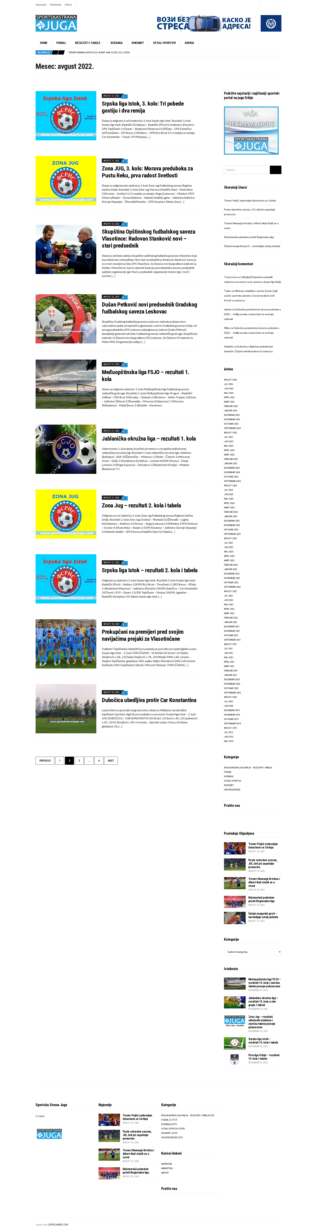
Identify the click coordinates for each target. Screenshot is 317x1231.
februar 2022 (231, 617)
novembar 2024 (232, 472)
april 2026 (229, 397)
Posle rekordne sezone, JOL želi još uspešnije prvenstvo (262, 863)
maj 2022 (228, 604)
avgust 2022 (230, 591)
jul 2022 (228, 595)
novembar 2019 (232, 714)
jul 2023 (228, 542)
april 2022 (229, 609)
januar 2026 (230, 410)
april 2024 (229, 503)
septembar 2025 (232, 428)
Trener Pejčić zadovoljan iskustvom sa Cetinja (250, 200)
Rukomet (138, 43)
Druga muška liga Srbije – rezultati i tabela (248, 767)
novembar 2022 (232, 578)
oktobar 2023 (231, 529)
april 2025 (229, 450)
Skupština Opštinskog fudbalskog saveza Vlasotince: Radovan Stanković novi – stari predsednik (148, 238)
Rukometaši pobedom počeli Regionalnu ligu (92, 52)
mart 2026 (229, 401)
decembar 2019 (232, 710)
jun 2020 (228, 705)
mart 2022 (229, 613)
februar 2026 (231, 406)
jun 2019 (228, 736)
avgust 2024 (230, 485)
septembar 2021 (232, 639)
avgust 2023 (230, 538)
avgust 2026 (230, 379)
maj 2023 (228, 551)
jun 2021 (228, 653)
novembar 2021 (232, 631)
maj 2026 (228, 393)
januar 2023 (230, 569)
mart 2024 (229, 507)
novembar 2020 (232, 683)
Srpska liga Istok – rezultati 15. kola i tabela (263, 1040)
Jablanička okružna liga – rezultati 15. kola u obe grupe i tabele (263, 1001)
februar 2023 (231, 564)
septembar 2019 (232, 723)
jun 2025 (228, 441)
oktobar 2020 (231, 688)
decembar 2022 (232, 573)
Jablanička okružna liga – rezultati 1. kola (149, 438)
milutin (228, 309)
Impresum (41, 4)
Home (43, 43)
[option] (174, 52)
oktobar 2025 (231, 423)
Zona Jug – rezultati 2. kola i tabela (141, 505)
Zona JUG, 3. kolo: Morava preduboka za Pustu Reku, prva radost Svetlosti (147, 172)
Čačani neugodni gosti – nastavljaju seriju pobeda (252, 246)
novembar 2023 (232, 525)
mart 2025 (229, 454)
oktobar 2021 (231, 635)
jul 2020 (228, 701)
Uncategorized (232, 789)
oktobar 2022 (231, 582)
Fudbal (61, 43)
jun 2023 (228, 547)
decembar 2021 (232, 626)
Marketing (55, 4)
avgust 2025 (230, 432)
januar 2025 (230, 463)
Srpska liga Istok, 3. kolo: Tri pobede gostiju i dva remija (143, 107)
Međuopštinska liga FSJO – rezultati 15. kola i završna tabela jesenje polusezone (264, 983)
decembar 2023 (232, 520)
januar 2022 (230, 622)
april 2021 (229, 661)
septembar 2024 (232, 481)
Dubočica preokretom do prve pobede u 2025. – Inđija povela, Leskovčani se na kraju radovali (252, 314)
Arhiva (68, 4)
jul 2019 (228, 732)
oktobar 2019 (231, 719)
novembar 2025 (232, 419)
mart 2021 (229, 666)
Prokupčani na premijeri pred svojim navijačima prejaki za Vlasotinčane (143, 635)
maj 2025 (228, 445)
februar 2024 (231, 512)
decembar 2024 (232, 467)
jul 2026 (228, 384)
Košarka (117, 43)
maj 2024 (228, 498)
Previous (45, 760)
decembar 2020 (232, 679)
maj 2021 (228, 657)
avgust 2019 (230, 728)
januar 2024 (230, 516)
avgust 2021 (230, 644)
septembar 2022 (232, 586)
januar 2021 (230, 675)
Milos (227, 327)
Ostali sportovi (164, 43)
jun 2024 (228, 494)
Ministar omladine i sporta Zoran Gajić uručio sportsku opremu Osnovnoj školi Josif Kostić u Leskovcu (251, 295)
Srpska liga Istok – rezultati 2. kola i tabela (150, 570)
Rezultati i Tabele (87, 43)
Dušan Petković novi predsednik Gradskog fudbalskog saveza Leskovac (149, 308)
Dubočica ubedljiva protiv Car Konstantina (149, 700)
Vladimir (228, 346)
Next (111, 760)
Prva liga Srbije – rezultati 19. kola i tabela (264, 1056)
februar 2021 (231, 670)
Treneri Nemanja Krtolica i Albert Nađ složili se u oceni (264, 882)
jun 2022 (228, 600)
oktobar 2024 (231, 476)
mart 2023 (229, 560)
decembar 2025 (232, 415)
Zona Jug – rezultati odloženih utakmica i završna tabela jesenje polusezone (261, 1022)
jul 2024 (228, 490)
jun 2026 (228, 388)
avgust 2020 (230, 697)
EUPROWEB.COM (58, 1224)
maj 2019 (228, 741)
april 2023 (229, 556)
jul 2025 (228, 437)
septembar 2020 (232, 692)
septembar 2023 (232, 534)
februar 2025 (231, 459)
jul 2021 (228, 648)
